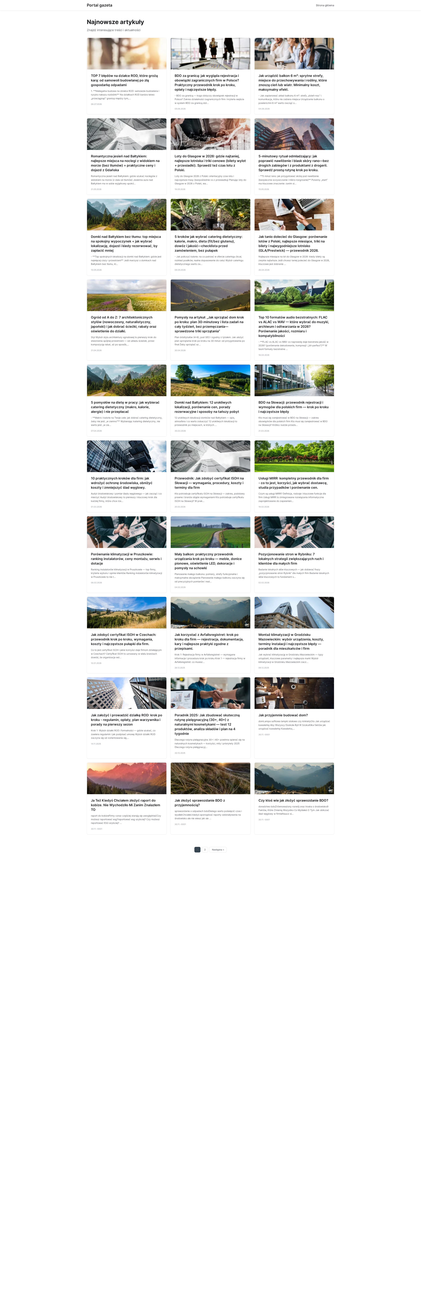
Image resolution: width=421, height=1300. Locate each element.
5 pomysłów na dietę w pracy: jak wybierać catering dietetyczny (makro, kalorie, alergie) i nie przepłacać (125, 407)
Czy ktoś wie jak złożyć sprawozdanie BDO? (293, 800)
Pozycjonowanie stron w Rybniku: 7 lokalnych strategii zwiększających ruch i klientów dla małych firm (291, 558)
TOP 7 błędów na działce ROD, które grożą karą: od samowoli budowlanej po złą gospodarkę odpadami (124, 80)
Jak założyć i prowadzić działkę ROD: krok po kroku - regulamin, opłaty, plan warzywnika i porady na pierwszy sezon (126, 719)
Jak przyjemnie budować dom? (283, 715)
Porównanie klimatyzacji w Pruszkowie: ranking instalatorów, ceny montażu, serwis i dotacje (126, 558)
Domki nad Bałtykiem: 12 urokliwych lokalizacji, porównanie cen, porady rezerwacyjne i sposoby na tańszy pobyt (207, 407)
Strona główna (325, 5)
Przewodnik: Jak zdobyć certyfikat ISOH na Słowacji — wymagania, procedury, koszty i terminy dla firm (209, 483)
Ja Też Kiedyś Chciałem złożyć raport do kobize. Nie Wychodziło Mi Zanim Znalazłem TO (125, 805)
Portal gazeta (99, 5)
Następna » (218, 849)
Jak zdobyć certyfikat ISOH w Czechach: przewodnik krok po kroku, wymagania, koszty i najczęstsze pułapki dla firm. (123, 639)
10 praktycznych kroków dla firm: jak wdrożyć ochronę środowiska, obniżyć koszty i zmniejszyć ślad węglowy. (121, 483)
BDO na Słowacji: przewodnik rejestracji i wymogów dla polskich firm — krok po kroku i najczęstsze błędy (294, 407)
